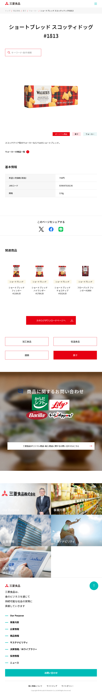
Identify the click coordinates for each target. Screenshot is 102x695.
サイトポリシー (67, 686)
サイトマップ (52, 686)
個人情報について (35, 686)
